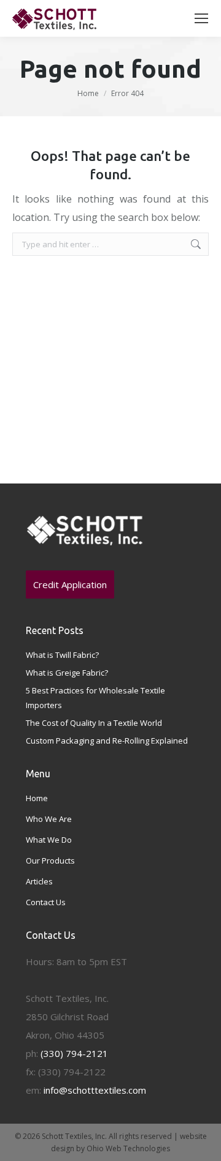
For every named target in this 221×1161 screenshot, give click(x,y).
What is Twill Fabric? (62, 654)
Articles (39, 881)
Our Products (50, 860)
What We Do (49, 839)
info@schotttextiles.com (95, 1090)
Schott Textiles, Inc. (74, 1136)
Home (88, 93)
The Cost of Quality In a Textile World (94, 722)
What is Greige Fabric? (67, 672)
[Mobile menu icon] (201, 18)
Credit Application (70, 584)
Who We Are (49, 818)
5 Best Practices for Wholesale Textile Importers (95, 698)
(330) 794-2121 (74, 1053)
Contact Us (46, 902)
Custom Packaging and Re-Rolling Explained (107, 740)
